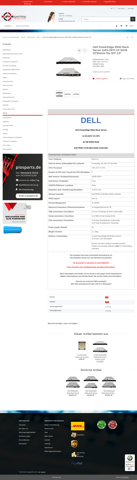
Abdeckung (7, 50)
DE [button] (112, 8)
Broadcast (6, 58)
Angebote (7, 26)
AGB (46, 432)
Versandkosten (24, 440)
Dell (107, 297)
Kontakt (131, 8)
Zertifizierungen (24, 436)
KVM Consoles (8, 85)
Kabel (5, 77)
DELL (102, 64)
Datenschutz (49, 429)
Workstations (7, 149)
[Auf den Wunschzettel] (84, 50)
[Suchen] (132, 19)
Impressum (49, 447)
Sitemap (47, 444)
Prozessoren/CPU (9, 109)
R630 (107, 302)
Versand (43, 472)
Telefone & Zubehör (10, 141)
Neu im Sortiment (22, 26)
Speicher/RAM (8, 125)
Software (6, 122)
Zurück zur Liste (8, 37)
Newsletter (23, 444)
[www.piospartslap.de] (14, 17)
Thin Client (6, 145)
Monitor (5, 89)
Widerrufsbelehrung (52, 425)
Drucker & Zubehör (9, 66)
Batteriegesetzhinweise (53, 451)
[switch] (130, 468)
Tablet (5, 133)
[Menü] (133, 455)
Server (5, 113)
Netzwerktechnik (9, 97)
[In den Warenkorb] (49, 44)
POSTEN (5, 105)
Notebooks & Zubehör (10, 101)
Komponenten (8, 81)
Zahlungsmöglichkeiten (27, 432)
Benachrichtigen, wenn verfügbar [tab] (63, 323)
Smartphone (7, 118)
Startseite (121, 8)
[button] (116, 26)
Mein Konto (49, 436)
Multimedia (7, 93)
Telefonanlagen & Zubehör (12, 137)
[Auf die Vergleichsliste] (79, 50)
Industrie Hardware (10, 73)
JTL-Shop (125, 477)
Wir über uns (23, 429)
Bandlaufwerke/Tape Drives (12, 54)
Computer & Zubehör (10, 62)
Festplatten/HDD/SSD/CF (11, 70)
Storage (5, 129)
